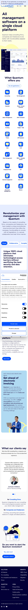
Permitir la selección (14, 328)
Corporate (7, 106)
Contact (3, 587)
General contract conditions (19, 594)
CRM (7, 148)
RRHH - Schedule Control (21, 158)
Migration (23, 577)
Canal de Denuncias (17, 589)
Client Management (7, 158)
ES (17, 6)
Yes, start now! (8, 552)
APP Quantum (20, 137)
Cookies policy (16, 592)
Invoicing (7, 127)
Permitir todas (14, 323)
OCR (21, 148)
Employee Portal (7, 169)
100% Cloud (23, 572)
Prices (2, 580)
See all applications (14, 86)
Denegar (14, 333)
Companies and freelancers (15, 510)
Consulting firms (15, 499)
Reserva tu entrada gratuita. (15, 3)
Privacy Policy (16, 587)
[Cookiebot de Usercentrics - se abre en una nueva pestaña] (20, 275)
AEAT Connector (21, 117)
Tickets (7, 137)
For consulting (5, 575)
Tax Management (21, 96)
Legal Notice (15, 597)
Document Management (7, 190)
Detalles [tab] (14, 279)
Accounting (7, 96)
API (21, 169)
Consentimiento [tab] (6, 279)
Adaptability (23, 575)
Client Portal (20, 179)
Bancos (20, 190)
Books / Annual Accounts (20, 106)
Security (22, 580)
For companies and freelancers (9, 577)
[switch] (24, 308)
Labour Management (7, 117)
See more (6, 359)
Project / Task (21, 127)
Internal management (7, 179)
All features (4, 572)
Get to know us (5, 589)
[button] (13, 494)
